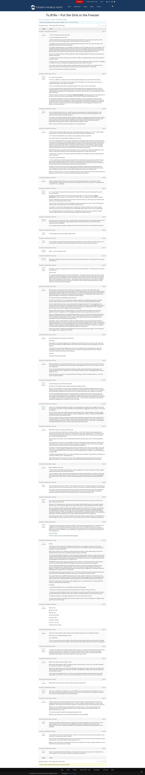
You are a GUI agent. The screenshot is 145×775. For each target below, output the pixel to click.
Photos (92, 7)
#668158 (104, 255)
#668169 (104, 521)
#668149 (104, 73)
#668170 (104, 540)
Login (101, 1)
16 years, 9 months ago (69, 22)
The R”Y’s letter (53, 533)
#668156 (104, 238)
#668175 (104, 679)
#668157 (104, 247)
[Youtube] (114, 2)
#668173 (104, 646)
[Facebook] (107, 2)
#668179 (104, 731)
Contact (99, 7)
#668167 (104, 482)
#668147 (104, 31)
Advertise (75, 769)
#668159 (104, 265)
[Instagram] (109, 2)
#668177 (104, 698)
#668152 (104, 177)
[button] (112, 6)
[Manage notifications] (141, 771)
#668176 (104, 687)
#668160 (104, 286)
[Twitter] (112, 2)
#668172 (104, 629)
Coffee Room (77, 7)
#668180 (104, 748)
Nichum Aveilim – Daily (92, 1)
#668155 (104, 230)
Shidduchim (48, 19)
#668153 (104, 188)
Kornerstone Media (72, 773)
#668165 (104, 426)
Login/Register (96, 769)
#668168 (104, 497)
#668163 (104, 380)
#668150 (104, 108)
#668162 (104, 360)
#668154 (104, 216)
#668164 (104, 403)
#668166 (104, 464)
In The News (105, 769)
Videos (85, 7)
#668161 (104, 334)
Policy (112, 769)
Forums (43, 19)
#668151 (104, 128)
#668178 (104, 719)
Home (69, 7)
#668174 (104, 658)
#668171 (104, 604)
